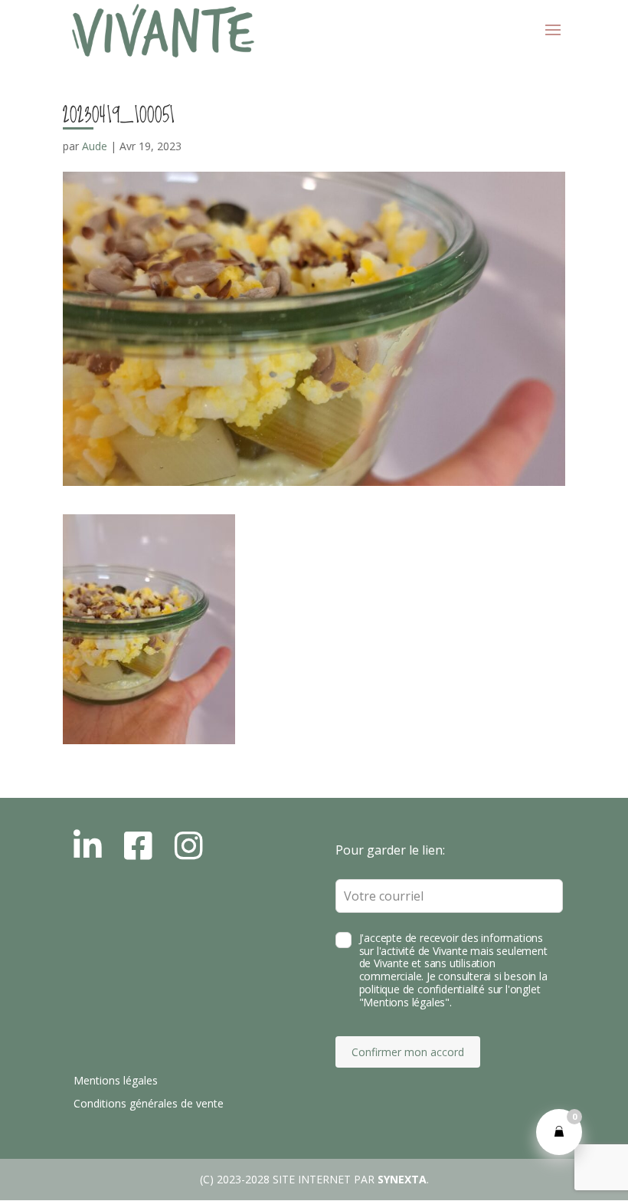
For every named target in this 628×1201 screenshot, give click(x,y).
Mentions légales (116, 1080)
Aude (94, 146)
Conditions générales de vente (149, 1103)
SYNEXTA (402, 1179)
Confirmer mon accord (408, 1052)
